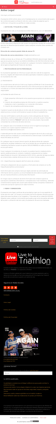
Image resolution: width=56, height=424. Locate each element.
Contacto (6, 295)
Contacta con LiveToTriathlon (30, 417)
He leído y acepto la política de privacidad (28, 246)
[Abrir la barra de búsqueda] (53, 7)
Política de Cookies (10, 309)
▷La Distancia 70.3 (9, 361)
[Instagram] (5, 287)
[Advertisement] (28, 218)
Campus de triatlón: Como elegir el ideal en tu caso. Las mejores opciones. (27, 387)
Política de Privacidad (10, 317)
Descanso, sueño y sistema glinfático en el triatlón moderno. (23, 393)
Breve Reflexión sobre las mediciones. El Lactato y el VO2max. (23, 395)
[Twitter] (8, 287)
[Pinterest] (15, 287)
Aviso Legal (7, 302)
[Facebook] (12, 287)
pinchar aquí (34, 370)
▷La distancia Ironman (11, 359)
